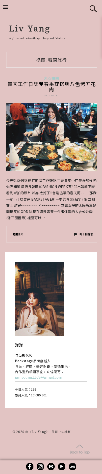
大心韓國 (51, 78)
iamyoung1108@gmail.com (38, 377)
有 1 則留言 (86, 235)
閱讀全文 (18, 234)
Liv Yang (30, 28)
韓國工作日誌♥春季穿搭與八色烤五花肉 (51, 86)
